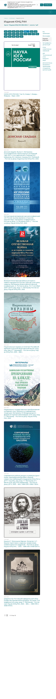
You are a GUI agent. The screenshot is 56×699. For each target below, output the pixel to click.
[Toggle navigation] (50, 12)
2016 (10, 34)
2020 (25, 31)
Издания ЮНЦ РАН (45, 39)
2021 (21, 31)
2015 (13, 34)
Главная (6, 18)
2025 (6, 31)
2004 (21, 36)
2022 (17, 31)
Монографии (46, 36)
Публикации (12, 18)
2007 (10, 36)
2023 (13, 31)
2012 (25, 34)
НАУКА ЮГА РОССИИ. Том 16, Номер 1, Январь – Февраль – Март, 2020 (21, 95)
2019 (31, 31)
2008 (6, 36)
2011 (29, 34)
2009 (37, 34)
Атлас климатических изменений (47, 49)
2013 (21, 34)
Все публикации (46, 32)
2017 (6, 34)
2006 (13, 36)
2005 (17, 36)
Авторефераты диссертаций (47, 43)
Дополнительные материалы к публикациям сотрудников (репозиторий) (48, 66)
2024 (10, 31)
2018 (35, 31)
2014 (17, 34)
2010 (33, 34)
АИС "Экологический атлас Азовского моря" (47, 57)
